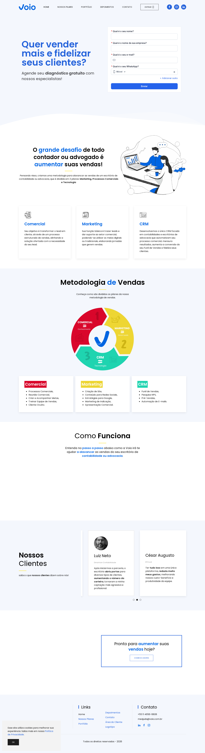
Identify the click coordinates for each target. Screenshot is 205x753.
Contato (127, 7)
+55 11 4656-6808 (147, 714)
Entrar (148, 7)
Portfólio (86, 7)
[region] (102, 63)
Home (46, 7)
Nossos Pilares (65, 7)
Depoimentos (107, 7)
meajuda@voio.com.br (150, 719)
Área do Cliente (113, 722)
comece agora (141, 658)
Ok (13, 742)
